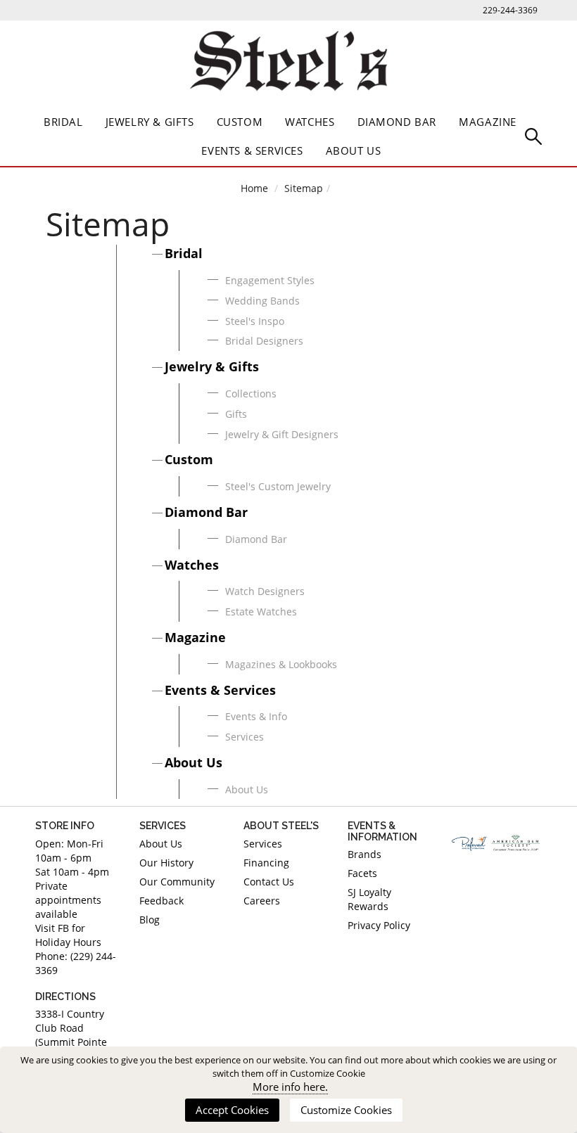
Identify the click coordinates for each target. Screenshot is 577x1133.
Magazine (487, 122)
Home (254, 188)
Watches (309, 122)
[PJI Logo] (469, 843)
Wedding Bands (262, 300)
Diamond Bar (397, 122)
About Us (353, 150)
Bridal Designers (264, 340)
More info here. (290, 1087)
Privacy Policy (379, 925)
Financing (266, 862)
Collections (251, 393)
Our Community (177, 881)
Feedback (161, 900)
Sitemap (303, 188)
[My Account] (533, 135)
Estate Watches (261, 611)
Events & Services (252, 150)
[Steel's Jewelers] (288, 64)
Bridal (63, 122)
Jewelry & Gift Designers (281, 434)
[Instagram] (508, 883)
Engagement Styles (270, 280)
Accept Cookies (232, 1110)
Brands (364, 854)
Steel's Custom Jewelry (278, 486)
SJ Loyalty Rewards (369, 899)
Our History (166, 862)
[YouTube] (530, 883)
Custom (240, 122)
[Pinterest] (485, 883)
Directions (65, 996)
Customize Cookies (346, 1110)
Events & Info (256, 716)
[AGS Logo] (516, 842)
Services (244, 736)
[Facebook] (463, 883)
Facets (362, 873)
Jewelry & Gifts (150, 122)
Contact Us (268, 881)
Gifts (236, 414)
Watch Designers (265, 591)
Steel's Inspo (254, 321)
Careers (261, 900)
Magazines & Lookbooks (281, 664)
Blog (149, 919)
